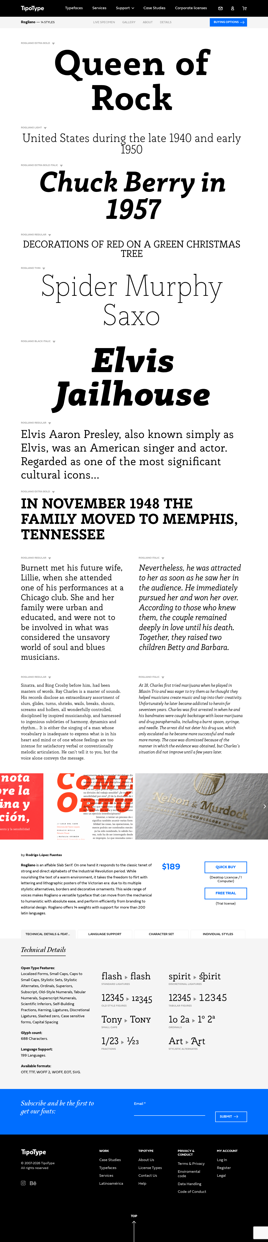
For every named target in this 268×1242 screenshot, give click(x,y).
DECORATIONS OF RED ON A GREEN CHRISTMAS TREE (131, 249)
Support (123, 8)
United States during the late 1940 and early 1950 (131, 144)
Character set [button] (161, 934)
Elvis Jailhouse (132, 380)
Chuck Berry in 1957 (131, 198)
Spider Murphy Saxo (132, 303)
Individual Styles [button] (218, 934)
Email (140, 1104)
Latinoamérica (111, 1184)
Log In (222, 1160)
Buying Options (226, 22)
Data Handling (189, 1184)
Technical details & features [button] (51, 934)
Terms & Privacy (191, 1164)
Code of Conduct (192, 1192)
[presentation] (3, 806)
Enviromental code (189, 1174)
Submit (226, 1116)
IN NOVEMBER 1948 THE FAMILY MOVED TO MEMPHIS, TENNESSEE (129, 520)
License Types (150, 1168)
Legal (221, 1176)
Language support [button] (104, 934)
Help (142, 1184)
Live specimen (104, 22)
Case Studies (154, 8)
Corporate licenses (191, 8)
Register (224, 1168)
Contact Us (147, 1176)
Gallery (128, 22)
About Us (146, 1160)
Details (165, 22)
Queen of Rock (131, 84)
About (148, 22)
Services (99, 8)
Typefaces (74, 8)
